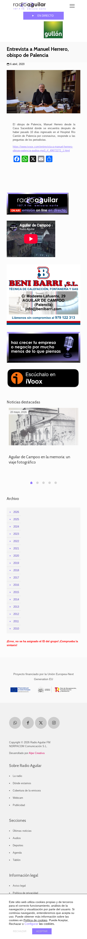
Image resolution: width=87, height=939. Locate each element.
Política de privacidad (25, 892)
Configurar (31, 923)
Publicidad (19, 805)
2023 (16, 533)
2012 (16, 614)
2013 (16, 606)
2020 (16, 555)
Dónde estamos (22, 783)
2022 (16, 541)
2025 (16, 519)
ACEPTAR (42, 931)
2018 (16, 570)
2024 (16, 526)
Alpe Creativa (37, 753)
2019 (16, 563)
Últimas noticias (22, 830)
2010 (16, 628)
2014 (16, 599)
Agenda (17, 852)
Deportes (18, 845)
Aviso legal (19, 885)
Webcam (18, 797)
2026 (16, 512)
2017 (16, 577)
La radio (17, 775)
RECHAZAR (20, 931)
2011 (16, 621)
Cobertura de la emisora (27, 790)
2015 (16, 592)
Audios (17, 838)
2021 (16, 548)
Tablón (16, 859)
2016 (16, 584)
